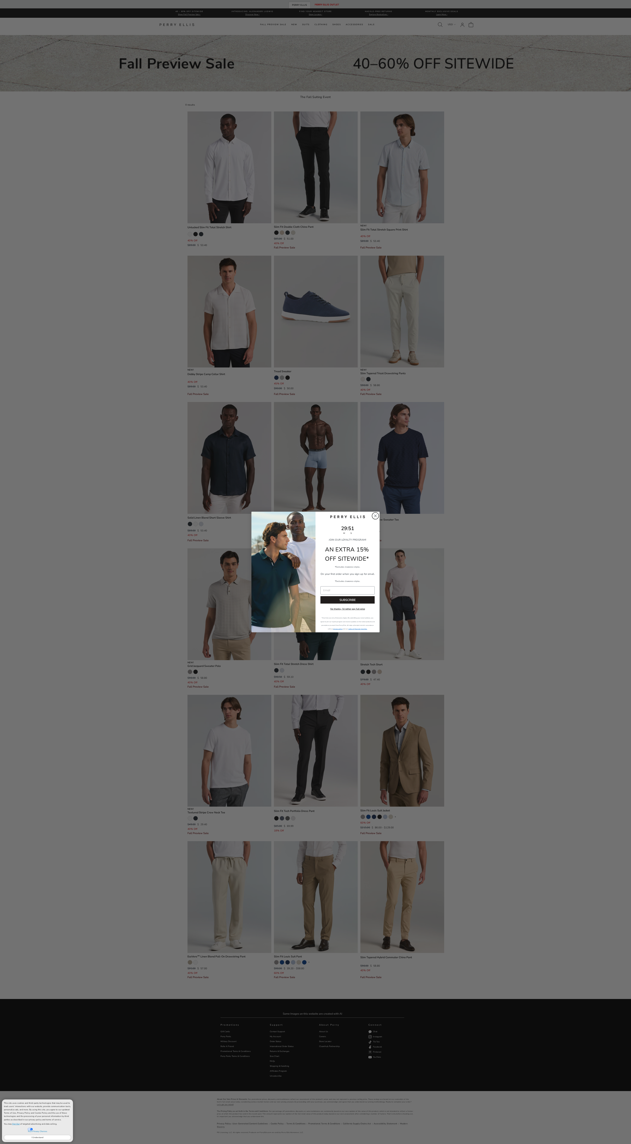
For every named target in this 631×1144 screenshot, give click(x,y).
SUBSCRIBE (347, 600)
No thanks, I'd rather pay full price (347, 608)
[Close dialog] (375, 516)
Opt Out (16, 1124)
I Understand (38, 1137)
